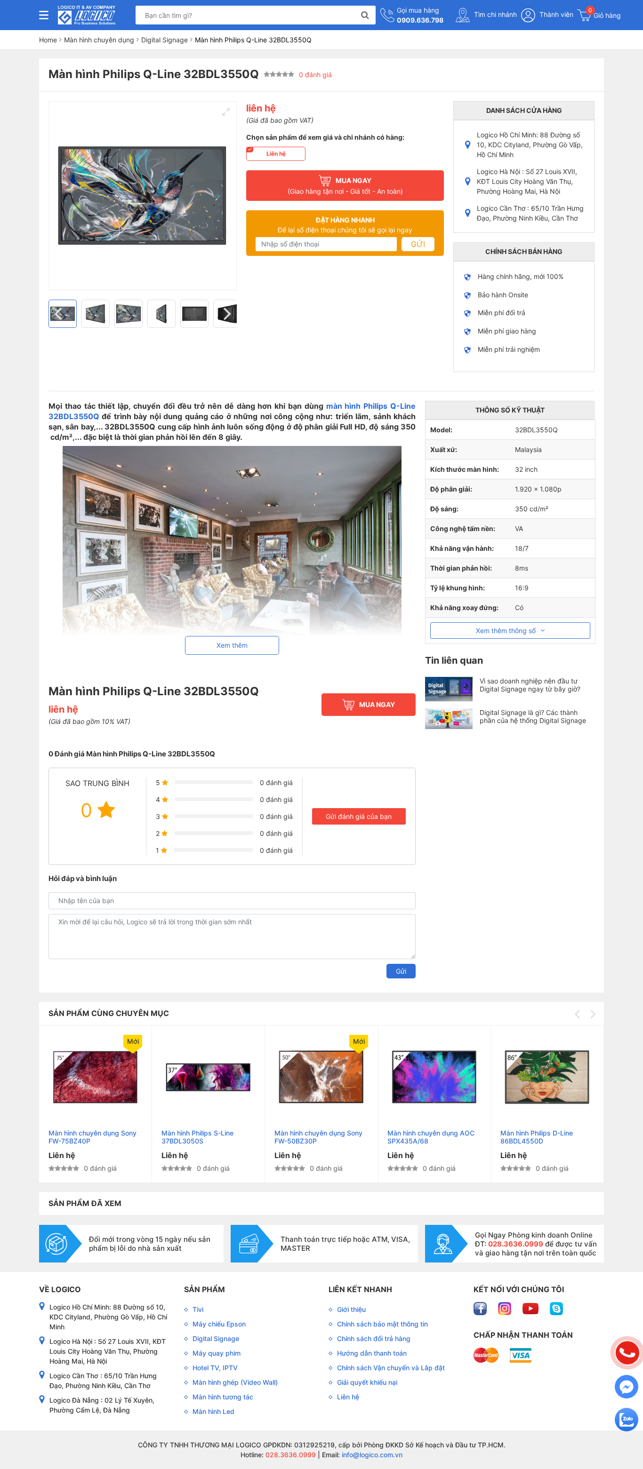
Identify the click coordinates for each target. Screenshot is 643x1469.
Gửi (418, 244)
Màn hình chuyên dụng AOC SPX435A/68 (430, 1137)
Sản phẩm (204, 1289)
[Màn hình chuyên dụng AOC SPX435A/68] (434, 1077)
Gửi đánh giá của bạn (359, 816)
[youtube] (531, 1308)
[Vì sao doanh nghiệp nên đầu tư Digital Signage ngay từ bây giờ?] (449, 689)
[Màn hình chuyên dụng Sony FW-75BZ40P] (95, 1077)
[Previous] (59, 313)
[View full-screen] (226, 112)
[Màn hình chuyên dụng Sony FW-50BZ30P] (321, 1077)
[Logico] (86, 15)
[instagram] (505, 1308)
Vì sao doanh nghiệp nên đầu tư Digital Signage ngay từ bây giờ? (530, 685)
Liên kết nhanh (360, 1289)
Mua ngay (377, 704)
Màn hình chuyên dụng (99, 40)
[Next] (226, 313)
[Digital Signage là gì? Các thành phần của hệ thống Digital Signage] (449, 718)
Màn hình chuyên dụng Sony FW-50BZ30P (318, 1137)
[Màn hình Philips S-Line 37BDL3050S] (208, 1077)
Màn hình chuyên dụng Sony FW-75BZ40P (92, 1137)
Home (48, 40)
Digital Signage (164, 40)
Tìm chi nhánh (494, 14)
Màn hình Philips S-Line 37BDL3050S (197, 1137)
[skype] (556, 1308)
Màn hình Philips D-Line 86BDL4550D (536, 1137)
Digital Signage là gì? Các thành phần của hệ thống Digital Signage (533, 716)
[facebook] (481, 1308)
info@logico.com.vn (371, 1455)
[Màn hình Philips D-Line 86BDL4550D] (547, 1077)
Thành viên (555, 14)
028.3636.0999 (290, 1455)
